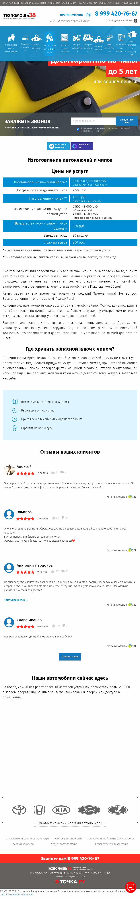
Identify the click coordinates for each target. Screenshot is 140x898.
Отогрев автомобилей (68, 838)
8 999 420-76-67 (116, 13)
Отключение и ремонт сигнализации (28, 838)
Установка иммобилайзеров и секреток (111, 838)
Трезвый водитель (22, 844)
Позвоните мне (127, 121)
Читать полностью (16, 600)
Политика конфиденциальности (16, 894)
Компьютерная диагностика (112, 844)
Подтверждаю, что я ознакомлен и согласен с (105, 129)
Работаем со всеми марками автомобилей (70, 823)
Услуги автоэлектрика (64, 844)
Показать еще (70, 656)
